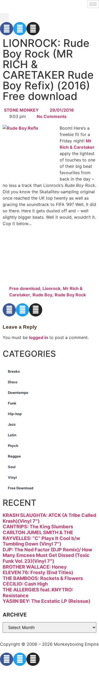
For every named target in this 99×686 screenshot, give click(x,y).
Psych (13, 445)
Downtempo (18, 392)
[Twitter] (19, 28)
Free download (24, 288)
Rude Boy (42, 294)
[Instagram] (33, 28)
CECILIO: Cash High (25, 584)
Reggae (14, 456)
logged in (38, 337)
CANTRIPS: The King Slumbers (38, 526)
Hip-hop (15, 414)
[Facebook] (6, 28)
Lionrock (51, 288)
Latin (12, 435)
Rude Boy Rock (70, 294)
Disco (12, 382)
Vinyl (12, 477)
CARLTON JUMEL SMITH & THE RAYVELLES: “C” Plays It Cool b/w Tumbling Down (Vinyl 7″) (41, 538)
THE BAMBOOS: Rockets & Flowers (43, 578)
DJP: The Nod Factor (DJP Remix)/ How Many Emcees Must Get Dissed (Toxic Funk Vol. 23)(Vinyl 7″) (47, 555)
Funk (12, 403)
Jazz (12, 424)
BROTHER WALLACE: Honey (35, 567)
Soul (12, 467)
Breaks (14, 371)
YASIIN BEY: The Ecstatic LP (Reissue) (46, 601)
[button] (4, 17)
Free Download (20, 488)
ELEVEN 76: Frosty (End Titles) (38, 572)
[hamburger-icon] (93, 4)
